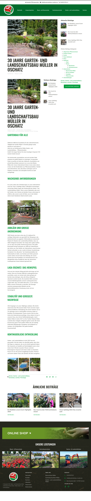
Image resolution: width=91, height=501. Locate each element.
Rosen (67, 64)
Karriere (85, 10)
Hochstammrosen (73, 67)
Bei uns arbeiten (70, 72)
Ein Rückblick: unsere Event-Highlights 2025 (52, 85)
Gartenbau (12, 377)
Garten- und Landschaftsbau (72, 10)
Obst (67, 62)
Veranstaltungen (27, 130)
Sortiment (65, 60)
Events (65, 55)
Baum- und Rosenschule (43, 10)
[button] (9, 364)
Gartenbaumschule (57, 10)
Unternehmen (66, 69)
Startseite (19, 10)
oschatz (17, 377)
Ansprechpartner (29, 10)
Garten (11, 376)
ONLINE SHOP (18, 433)
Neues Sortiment (67, 57)
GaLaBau (19, 130)
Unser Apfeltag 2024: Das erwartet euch (52, 102)
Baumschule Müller (71, 70)
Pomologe (23, 377)
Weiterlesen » (11, 414)
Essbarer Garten (67, 53)
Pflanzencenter (70, 76)
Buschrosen (71, 65)
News (22, 130)
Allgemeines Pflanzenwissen (70, 52)
